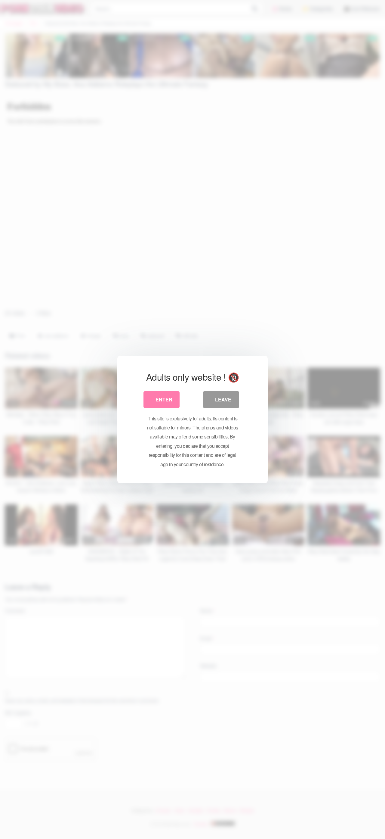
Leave (223, 399)
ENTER (164, 399)
